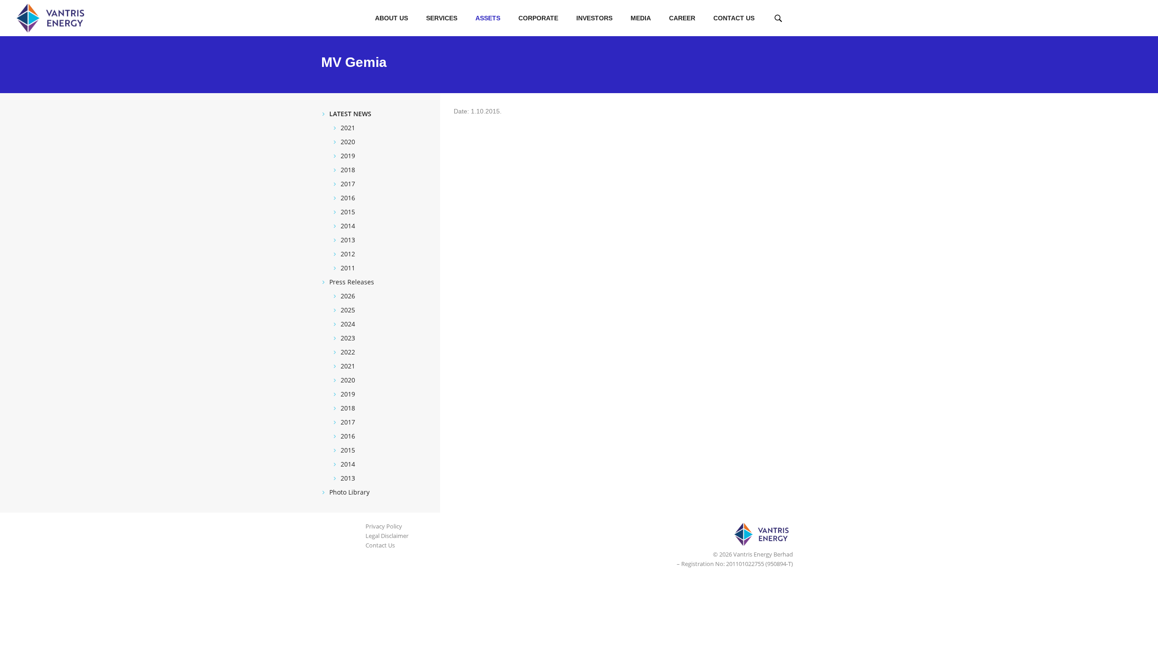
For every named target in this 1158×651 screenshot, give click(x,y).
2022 (348, 352)
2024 (348, 324)
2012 (348, 254)
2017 (348, 183)
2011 (348, 268)
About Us (391, 18)
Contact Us (734, 18)
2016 (348, 197)
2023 (348, 338)
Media (641, 18)
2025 (348, 310)
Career (682, 18)
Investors (594, 18)
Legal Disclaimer (386, 536)
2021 (348, 127)
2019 (348, 155)
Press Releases (351, 282)
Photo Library (349, 492)
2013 (348, 240)
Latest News (350, 113)
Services (441, 18)
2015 (348, 212)
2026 (348, 296)
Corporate (538, 18)
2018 (348, 169)
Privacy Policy (383, 526)
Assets (487, 18)
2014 (348, 226)
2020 (348, 141)
